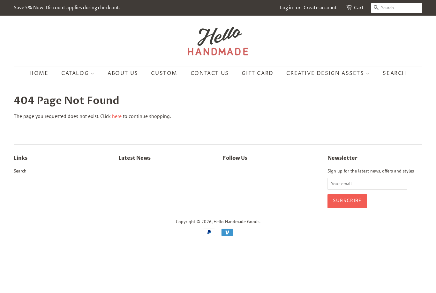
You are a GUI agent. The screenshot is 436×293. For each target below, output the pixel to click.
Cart (359, 8)
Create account (320, 8)
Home (38, 73)
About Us (123, 73)
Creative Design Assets (326, 73)
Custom (164, 73)
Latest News (134, 158)
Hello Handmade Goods (236, 221)
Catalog (76, 73)
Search (395, 73)
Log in (286, 8)
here (117, 116)
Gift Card (257, 73)
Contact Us (210, 73)
